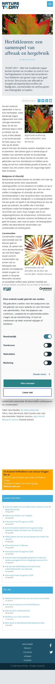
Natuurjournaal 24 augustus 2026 (19, 521)
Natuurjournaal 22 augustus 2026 (19, 575)
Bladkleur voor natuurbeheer (17, 616)
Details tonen (39, 374)
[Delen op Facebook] (39, 100)
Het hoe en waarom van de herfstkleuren (22, 604)
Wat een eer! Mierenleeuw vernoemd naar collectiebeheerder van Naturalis (22, 567)
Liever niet (27, 392)
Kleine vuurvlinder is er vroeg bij (18, 515)
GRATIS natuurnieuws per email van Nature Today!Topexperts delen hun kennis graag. (25, 482)
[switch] (48, 345)
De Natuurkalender (27, 59)
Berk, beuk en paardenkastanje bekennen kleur (25, 623)
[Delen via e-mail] (50, 100)
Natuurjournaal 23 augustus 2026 (19, 551)
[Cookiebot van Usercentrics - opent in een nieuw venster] (39, 289)
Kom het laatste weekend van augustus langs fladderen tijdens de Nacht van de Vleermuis (24, 529)
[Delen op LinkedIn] (46, 100)
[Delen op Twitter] (42, 100)
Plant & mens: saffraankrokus (17, 610)
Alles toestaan (28, 383)
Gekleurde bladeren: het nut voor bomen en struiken (27, 598)
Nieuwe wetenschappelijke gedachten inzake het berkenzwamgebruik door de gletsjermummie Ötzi (26, 559)
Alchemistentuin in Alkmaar (16, 545)
